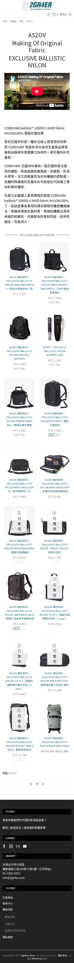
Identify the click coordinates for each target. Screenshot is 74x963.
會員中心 (8, 903)
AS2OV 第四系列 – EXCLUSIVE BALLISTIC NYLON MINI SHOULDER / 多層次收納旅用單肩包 (54, 485)
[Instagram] (11, 846)
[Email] (18, 846)
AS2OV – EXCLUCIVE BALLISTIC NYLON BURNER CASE (54, 351)
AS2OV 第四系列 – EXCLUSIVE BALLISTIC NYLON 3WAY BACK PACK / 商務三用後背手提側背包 (19, 612)
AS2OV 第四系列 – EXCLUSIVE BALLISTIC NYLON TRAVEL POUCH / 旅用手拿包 (54, 546)
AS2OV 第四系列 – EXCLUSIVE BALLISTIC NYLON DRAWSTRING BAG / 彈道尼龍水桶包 (19, 419)
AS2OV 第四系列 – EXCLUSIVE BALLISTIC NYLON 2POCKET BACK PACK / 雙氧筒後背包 (19, 744)
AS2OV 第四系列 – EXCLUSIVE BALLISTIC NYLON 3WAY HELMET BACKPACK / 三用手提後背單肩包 (55, 284)
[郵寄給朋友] (42, 784)
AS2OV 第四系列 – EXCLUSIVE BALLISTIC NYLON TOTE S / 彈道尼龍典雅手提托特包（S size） (19, 680)
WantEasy (37, 958)
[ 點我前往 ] (16, 827)
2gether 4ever (28, 955)
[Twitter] (32, 784)
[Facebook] (37, 784)
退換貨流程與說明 (15, 930)
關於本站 (62, 955)
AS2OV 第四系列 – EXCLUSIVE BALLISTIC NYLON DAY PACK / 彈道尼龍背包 (54, 419)
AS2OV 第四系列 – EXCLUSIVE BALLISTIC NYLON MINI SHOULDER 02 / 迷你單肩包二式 (19, 485)
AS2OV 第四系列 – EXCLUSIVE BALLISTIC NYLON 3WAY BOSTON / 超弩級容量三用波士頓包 (54, 679)
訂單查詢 (8, 897)
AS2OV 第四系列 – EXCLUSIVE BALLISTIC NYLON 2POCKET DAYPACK (19, 353)
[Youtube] (25, 846)
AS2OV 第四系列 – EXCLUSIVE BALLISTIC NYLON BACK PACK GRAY (54, 742)
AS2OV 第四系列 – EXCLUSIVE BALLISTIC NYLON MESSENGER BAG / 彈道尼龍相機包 (19, 546)
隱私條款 (8, 937)
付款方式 (10, 924)
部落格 (13, 21)
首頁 (5, 21)
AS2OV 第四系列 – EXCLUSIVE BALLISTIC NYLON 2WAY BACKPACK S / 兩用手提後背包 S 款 (19, 282)
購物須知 (8, 909)
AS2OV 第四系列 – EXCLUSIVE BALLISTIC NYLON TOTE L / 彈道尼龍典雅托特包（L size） (55, 612)
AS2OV (29, 21)
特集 (21, 21)
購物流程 (10, 917)
